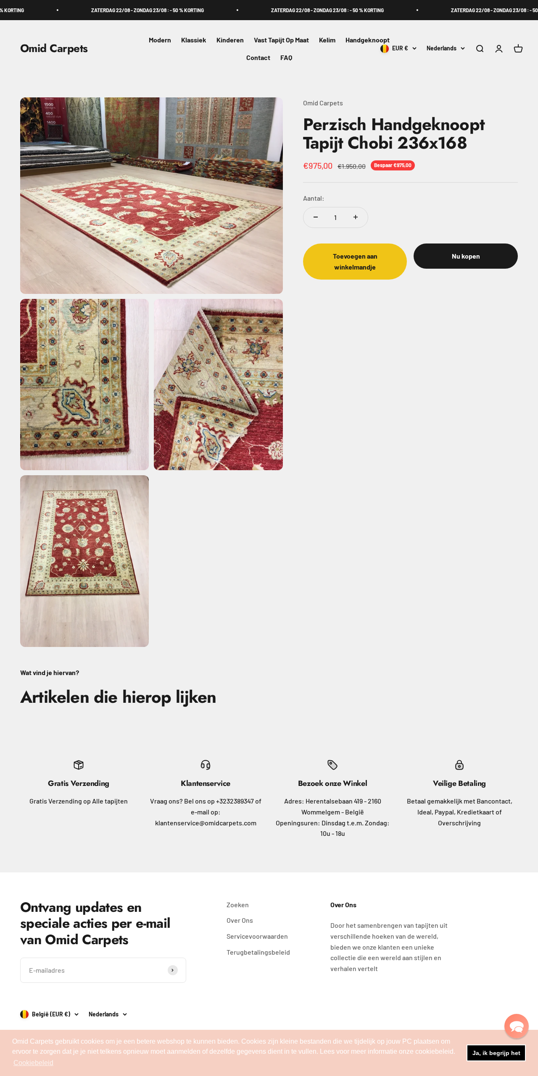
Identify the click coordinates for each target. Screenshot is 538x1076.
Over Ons (240, 920)
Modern (160, 40)
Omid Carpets (323, 103)
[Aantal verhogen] (355, 217)
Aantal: (313, 198)
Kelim (327, 40)
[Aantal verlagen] (315, 217)
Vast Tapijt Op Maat (281, 40)
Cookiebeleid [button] (33, 1062)
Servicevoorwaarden (257, 936)
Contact (258, 57)
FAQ (286, 57)
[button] (516, 1026)
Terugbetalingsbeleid (258, 952)
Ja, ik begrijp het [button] (496, 1053)
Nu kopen (466, 256)
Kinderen (230, 40)
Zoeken (238, 904)
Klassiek (193, 40)
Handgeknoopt (367, 40)
